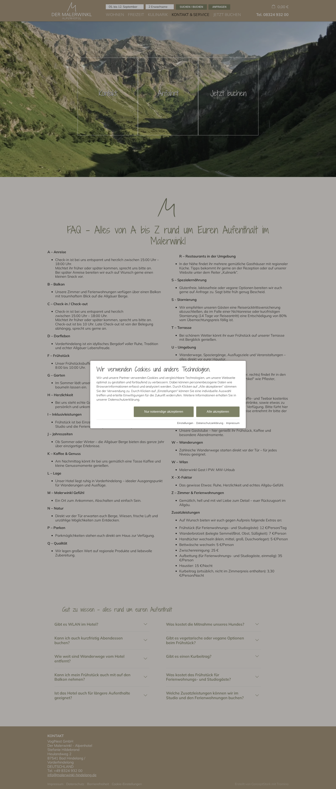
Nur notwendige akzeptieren (163, 411)
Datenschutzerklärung (209, 423)
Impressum (233, 423)
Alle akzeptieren (218, 411)
